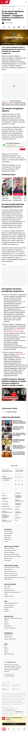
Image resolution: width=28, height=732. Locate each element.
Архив (16, 515)
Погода (6, 541)
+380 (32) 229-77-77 (10, 710)
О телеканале (5, 501)
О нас (3, 493)
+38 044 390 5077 (19, 471)
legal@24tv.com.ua (19, 711)
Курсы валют (7, 588)
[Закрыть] (25, 718)
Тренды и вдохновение (10, 639)
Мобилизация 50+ (8, 569)
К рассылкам (9, 675)
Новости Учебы (8, 616)
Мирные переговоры (9, 552)
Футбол (6, 648)
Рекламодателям (6, 506)
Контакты (17, 506)
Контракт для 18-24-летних (10, 573)
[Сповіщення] (26, 2)
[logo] (6, 2)
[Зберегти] (24, 27)
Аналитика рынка (8, 635)
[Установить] (14, 721)
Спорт (6, 644)
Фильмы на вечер (8, 607)
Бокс (5, 646)
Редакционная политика (5, 499)
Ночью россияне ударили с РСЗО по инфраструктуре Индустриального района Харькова (14, 103)
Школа (6, 622)
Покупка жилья (8, 637)
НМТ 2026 (6, 624)
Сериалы (6, 611)
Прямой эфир (7, 535)
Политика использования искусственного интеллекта (5, 516)
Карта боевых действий (10, 550)
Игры (16, 520)
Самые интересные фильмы (11, 603)
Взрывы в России (8, 558)
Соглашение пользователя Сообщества (18, 496)
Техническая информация (18, 504)
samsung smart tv (16, 689)
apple (16, 685)
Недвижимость (8, 633)
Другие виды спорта (9, 654)
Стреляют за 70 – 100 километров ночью (14, 330)
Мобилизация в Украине (11, 565)
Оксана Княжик (9, 22)
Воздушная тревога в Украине (11, 554)
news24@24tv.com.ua (7, 471)
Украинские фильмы (9, 605)
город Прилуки (20, 354)
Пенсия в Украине (8, 596)
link (15, 477)
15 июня (20, 302)
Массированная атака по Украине (12, 556)
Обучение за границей (9, 628)
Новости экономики (10, 584)
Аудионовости (7, 539)
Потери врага (7, 560)
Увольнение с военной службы (11, 567)
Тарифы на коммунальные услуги (12, 592)
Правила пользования (7, 508)
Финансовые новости (9, 590)
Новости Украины (11, 6)
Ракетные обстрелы (9, 548)
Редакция (4, 495)
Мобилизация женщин (9, 571)
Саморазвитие (7, 626)
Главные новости (8, 531)
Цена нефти (7, 586)
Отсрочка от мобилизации (10, 575)
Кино (5, 601)
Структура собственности (18, 512)
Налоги (6, 594)
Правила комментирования (19, 501)
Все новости (7, 529)
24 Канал (4, 6)
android (6, 685)
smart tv (6, 689)
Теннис (6, 650)
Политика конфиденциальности (7, 512)
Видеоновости (7, 537)
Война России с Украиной (11, 546)
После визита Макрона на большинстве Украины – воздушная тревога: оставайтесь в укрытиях (21, 6)
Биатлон (6, 652)
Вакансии (17, 509)
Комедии (6, 609)
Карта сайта (18, 517)
